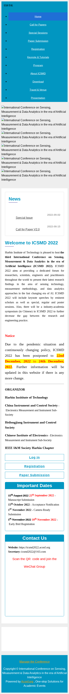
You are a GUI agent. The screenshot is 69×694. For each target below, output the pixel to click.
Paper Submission (38, 40)
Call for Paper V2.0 (28, 229)
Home (38, 16)
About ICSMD (38, 73)
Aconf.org (27, 681)
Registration (38, 49)
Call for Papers (38, 24)
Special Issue (24, 217)
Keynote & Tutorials (38, 57)
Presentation (38, 97)
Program (38, 65)
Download (38, 81)
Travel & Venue (38, 89)
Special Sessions (38, 32)
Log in (34, 457)
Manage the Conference (34, 661)
